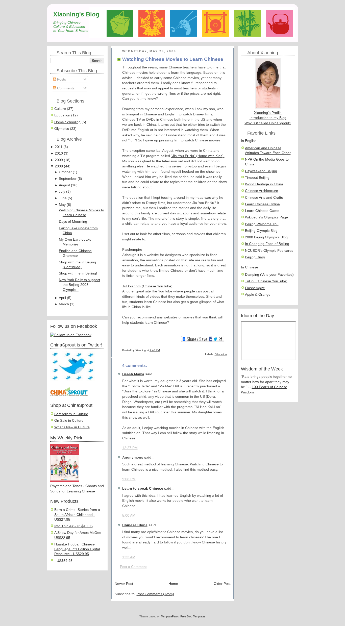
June (63, 198)
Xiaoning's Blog (76, 14)
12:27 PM (130, 448)
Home (173, 584)
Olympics (61, 129)
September (68, 179)
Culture (60, 109)
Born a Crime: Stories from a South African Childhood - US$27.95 (77, 514)
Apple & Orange (257, 294)
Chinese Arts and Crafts (264, 197)
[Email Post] (226, 350)
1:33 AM (128, 557)
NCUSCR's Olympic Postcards (269, 251)
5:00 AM (128, 515)
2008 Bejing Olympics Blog (266, 237)
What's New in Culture (72, 427)
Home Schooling (67, 122)
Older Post (222, 584)
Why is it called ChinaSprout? (267, 123)
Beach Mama (133, 374)
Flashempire (132, 250)
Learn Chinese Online (262, 204)
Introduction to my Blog (268, 118)
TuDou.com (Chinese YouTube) (147, 286)
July (62, 191)
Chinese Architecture (261, 191)
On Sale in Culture (69, 420)
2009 (59, 160)
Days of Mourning (73, 221)
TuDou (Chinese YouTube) (266, 281)
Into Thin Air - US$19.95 (73, 526)
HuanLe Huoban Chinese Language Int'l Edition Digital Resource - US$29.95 (77, 549)
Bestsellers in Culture (71, 414)
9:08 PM (129, 479)
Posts (61, 79)
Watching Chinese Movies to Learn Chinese (172, 59)
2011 (58, 147)
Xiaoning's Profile (268, 113)
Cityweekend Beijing (261, 171)
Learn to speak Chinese (142, 488)
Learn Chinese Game (262, 211)
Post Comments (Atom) (155, 594)
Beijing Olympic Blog (261, 231)
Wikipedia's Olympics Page (266, 217)
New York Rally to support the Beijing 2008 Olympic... (79, 285)
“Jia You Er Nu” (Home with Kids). (198, 156)
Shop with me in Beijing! (78, 273)
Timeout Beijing (257, 178)
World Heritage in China (264, 184)
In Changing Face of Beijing (267, 244)
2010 (59, 153)
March (64, 304)
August (64, 185)
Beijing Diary (255, 257)
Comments (65, 88)
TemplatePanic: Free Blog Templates (183, 616)
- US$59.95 (63, 561)
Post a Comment (133, 567)
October (65, 172)
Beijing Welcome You (262, 224)
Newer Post (124, 584)
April (62, 298)
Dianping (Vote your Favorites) (269, 275)
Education (62, 115)
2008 (59, 166)
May (62, 205)
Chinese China (134, 525)
